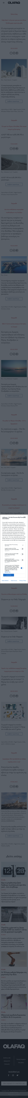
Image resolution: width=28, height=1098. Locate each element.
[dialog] (14, 549)
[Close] (24, 517)
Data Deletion (5, 580)
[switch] (22, 549)
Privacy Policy (22, 580)
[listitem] (14, 545)
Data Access (14, 580)
